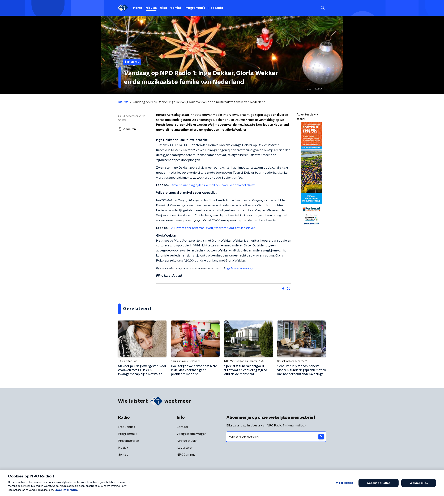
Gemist (175, 8)
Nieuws (151, 8)
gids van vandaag (240, 268)
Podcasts (215, 8)
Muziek (123, 447)
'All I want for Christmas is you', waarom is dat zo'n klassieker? (214, 228)
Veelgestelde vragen (191, 433)
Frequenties (126, 427)
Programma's (195, 8)
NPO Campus (186, 454)
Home (137, 8)
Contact (182, 427)
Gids (163, 8)
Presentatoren (128, 440)
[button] (322, 8)
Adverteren (185, 447)
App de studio (187, 440)
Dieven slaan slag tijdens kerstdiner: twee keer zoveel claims (213, 185)
